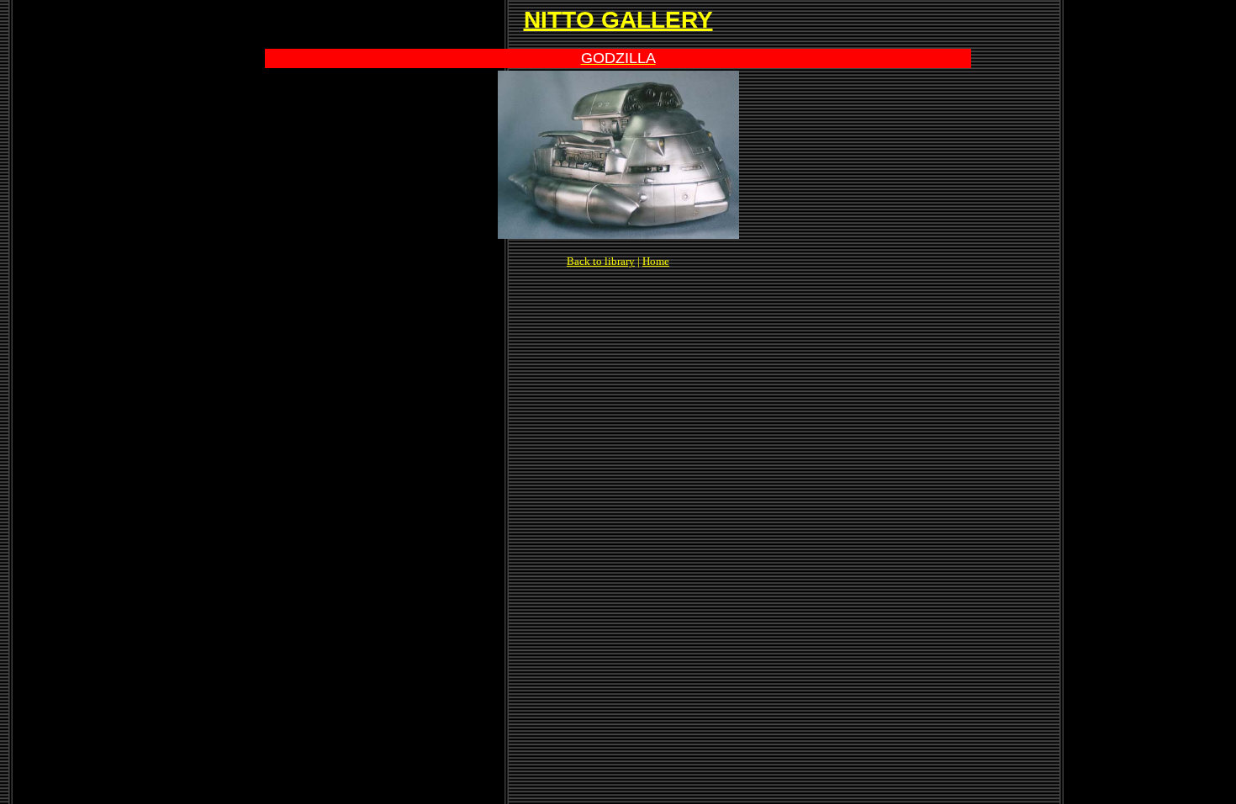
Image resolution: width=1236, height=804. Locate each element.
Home (655, 261)
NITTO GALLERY (618, 20)
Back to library (601, 261)
